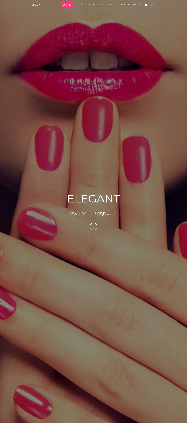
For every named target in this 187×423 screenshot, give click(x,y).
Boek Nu (67, 5)
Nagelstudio (99, 5)
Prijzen (113, 5)
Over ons (125, 5)
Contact (137, 5)
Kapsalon (85, 5)
